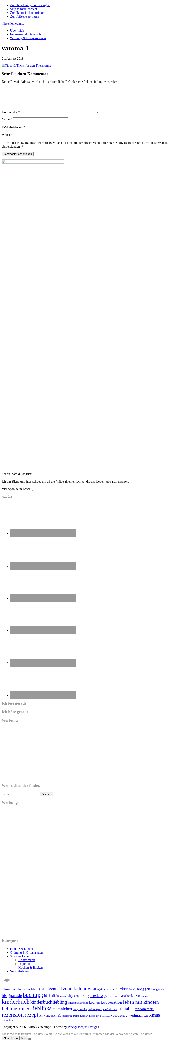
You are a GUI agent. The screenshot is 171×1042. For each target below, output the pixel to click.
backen (121, 988)
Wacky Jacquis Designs (83, 1027)
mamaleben (62, 1008)
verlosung (119, 1015)
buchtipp (33, 995)
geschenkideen (130, 995)
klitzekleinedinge (13, 23)
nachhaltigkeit (95, 1009)
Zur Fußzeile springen (24, 16)
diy (70, 995)
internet (144, 995)
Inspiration (25, 964)
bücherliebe (51, 995)
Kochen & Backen (30, 967)
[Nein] (29, 1039)
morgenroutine (80, 1009)
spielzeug (67, 1015)
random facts (144, 1009)
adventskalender (74, 988)
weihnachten (138, 1015)
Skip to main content (23, 9)
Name (7, 119)
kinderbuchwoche (78, 1002)
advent (51, 988)
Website (7, 135)
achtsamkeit (36, 989)
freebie (96, 995)
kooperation (111, 1002)
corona (63, 995)
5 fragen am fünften (15, 989)
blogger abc (158, 989)
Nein (23, 1038)
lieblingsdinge (16, 1008)
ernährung (81, 996)
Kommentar (11, 112)
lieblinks (41, 1008)
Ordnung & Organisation (26, 952)
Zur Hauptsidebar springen (27, 12)
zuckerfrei (7, 1020)
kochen (94, 1002)
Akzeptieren (10, 1038)
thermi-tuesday (80, 1015)
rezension (13, 1015)
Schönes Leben (20, 956)
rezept (31, 1015)
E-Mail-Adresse (13, 127)
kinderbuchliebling (48, 1002)
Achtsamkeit (26, 960)
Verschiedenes (19, 971)
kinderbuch (16, 1001)
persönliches (109, 1009)
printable (125, 1008)
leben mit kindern (141, 1002)
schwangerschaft (50, 1015)
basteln (132, 989)
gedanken (112, 995)
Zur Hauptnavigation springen (30, 5)
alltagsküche (101, 989)
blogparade (12, 995)
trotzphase (105, 1016)
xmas (154, 1015)
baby (112, 989)
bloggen (143, 989)
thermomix (94, 1015)
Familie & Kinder (21, 948)
